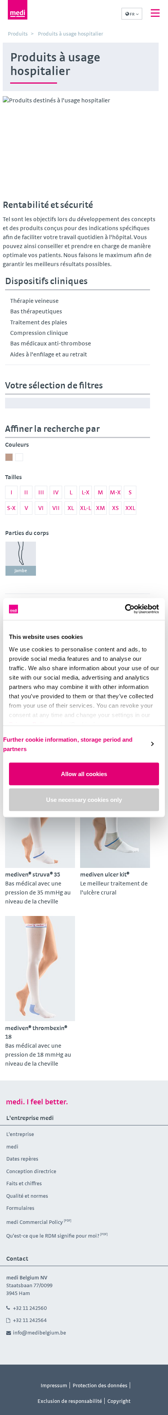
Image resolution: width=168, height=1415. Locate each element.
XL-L (85, 508)
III (41, 492)
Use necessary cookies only (84, 799)
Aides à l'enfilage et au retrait (48, 354)
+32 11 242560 (30, 1308)
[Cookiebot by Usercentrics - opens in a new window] (125, 609)
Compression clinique (39, 332)
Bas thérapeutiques (36, 311)
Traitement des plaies (38, 322)
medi (12, 1146)
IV (56, 492)
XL (71, 508)
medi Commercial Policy (34, 1222)
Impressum (54, 1385)
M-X (115, 492)
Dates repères (22, 1159)
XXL (130, 508)
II (26, 492)
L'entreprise (20, 1134)
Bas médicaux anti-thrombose (50, 343)
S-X (11, 508)
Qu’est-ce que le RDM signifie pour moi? (52, 1236)
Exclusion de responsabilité (70, 1401)
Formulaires (20, 1208)
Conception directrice (31, 1171)
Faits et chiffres (24, 1183)
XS (115, 508)
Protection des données (100, 1385)
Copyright (118, 1401)
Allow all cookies (84, 774)
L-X (85, 492)
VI (41, 508)
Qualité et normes (27, 1196)
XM (100, 508)
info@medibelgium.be (39, 1332)
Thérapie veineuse (34, 300)
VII (56, 508)
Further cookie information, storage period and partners (68, 744)
